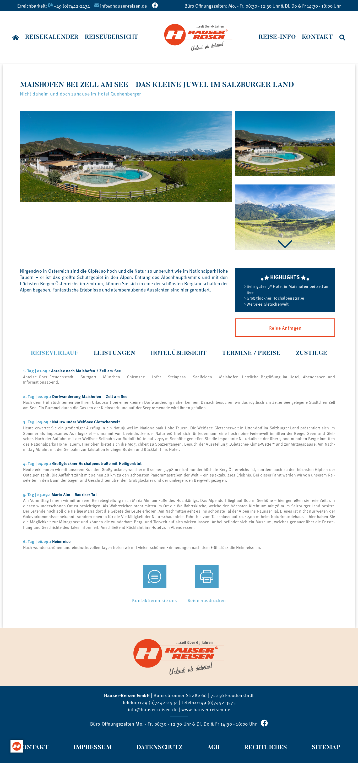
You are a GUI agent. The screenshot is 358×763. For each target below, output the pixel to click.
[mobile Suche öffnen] (342, 37)
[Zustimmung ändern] (16, 746)
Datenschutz (159, 748)
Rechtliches (265, 748)
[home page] (15, 37)
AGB (213, 748)
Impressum (92, 748)
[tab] (54, 353)
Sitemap (326, 748)
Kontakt (33, 748)
